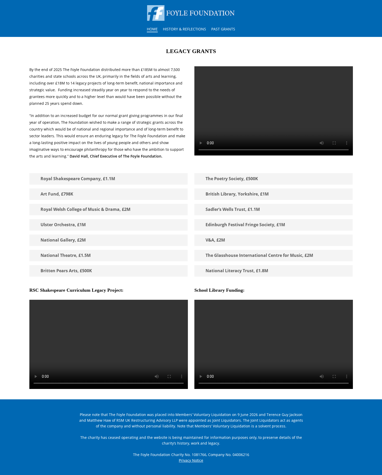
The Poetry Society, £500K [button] (232, 178)
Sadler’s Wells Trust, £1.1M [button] (233, 209)
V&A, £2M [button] (215, 240)
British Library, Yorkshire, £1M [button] (237, 194)
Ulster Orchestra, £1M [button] (63, 224)
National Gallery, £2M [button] (63, 240)
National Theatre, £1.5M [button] (66, 255)
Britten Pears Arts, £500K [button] (66, 271)
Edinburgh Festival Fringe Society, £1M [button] (245, 224)
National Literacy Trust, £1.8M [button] (237, 271)
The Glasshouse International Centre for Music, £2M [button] (259, 255)
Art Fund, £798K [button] (57, 194)
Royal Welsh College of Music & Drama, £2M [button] (85, 209)
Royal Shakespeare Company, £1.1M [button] (78, 178)
